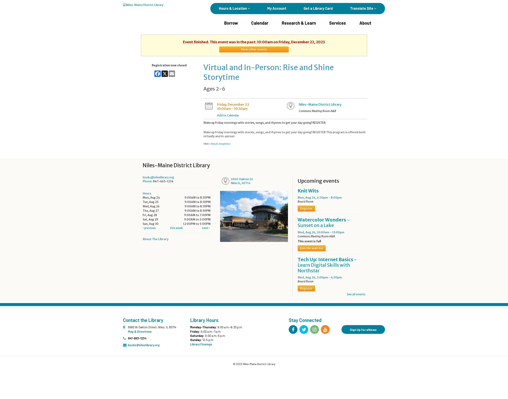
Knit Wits (308, 191)
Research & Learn (299, 22)
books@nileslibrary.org (158, 177)
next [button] (205, 228)
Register (306, 208)
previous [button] (150, 228)
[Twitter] (303, 329)
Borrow (231, 22)
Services (337, 22)
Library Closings (201, 344)
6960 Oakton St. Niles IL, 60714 (242, 181)
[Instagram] (314, 329)
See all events (356, 294)
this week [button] (176, 228)
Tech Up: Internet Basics (327, 265)
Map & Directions (140, 331)
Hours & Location (233, 8)
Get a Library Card (318, 8)
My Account (276, 8)
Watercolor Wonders (324, 222)
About (365, 22)
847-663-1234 (137, 338)
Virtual (214, 143)
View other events (254, 49)
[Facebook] (293, 329)
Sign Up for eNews (363, 329)
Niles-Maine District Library (320, 104)
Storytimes (224, 143)
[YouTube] (325, 329)
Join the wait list (311, 248)
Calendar (259, 22)
